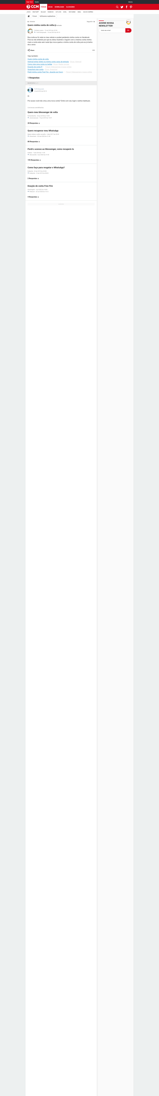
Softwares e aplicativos (47, 16)
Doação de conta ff (35, 67)
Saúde (37, 2)
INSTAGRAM (72, 12)
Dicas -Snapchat (51, 69)
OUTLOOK (58, 12)
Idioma (130, 2)
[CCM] (32, 7)
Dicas (50, 7)
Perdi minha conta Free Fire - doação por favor (45, 72)
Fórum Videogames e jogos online (58, 67)
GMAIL (79, 12)
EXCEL (65, 12)
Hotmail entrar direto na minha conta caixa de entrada (48, 62)
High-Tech (29, 2)
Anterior (32, 21)
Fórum (43, 7)
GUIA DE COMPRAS (88, 12)
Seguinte (90, 21)
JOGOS (28, 12)
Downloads (59, 7)
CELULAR (43, 12)
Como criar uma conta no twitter (40, 64)
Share (32, 50)
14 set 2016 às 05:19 (53, 32)
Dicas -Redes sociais (61, 64)
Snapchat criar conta (35, 69)
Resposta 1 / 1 (33, 83)
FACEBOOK (50, 12)
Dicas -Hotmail (75, 62)
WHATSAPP (36, 12)
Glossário (70, 7)
